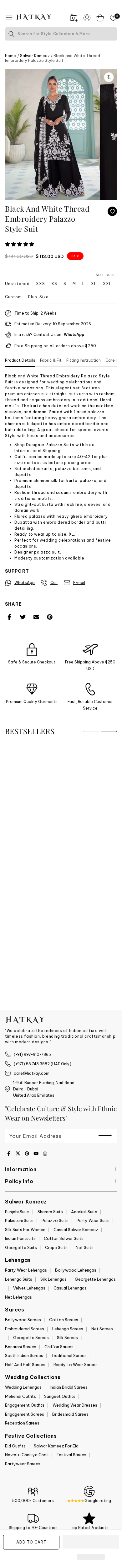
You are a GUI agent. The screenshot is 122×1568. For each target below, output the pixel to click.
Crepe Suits (56, 1247)
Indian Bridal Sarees (69, 1387)
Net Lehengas (18, 1297)
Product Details (20, 360)
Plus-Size (38, 297)
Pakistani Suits (19, 1220)
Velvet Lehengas (29, 1287)
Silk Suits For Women (25, 1229)
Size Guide (106, 275)
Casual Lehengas (70, 1287)
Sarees (14, 1309)
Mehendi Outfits (20, 1396)
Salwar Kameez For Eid (56, 1445)
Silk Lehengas (53, 1279)
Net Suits (85, 1247)
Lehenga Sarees (67, 1328)
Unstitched (17, 284)
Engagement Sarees (24, 1414)
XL (94, 284)
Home (10, 55)
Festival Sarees (71, 1454)
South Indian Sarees (24, 1355)
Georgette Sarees (31, 1337)
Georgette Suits (21, 1247)
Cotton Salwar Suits (64, 1238)
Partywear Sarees (22, 1463)
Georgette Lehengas (95, 1279)
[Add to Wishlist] (112, 211)
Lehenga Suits (18, 1279)
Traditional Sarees (69, 1355)
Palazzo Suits (55, 1220)
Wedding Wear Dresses (75, 1405)
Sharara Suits (50, 1211)
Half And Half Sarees (25, 1364)
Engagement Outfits (24, 1405)
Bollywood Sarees (23, 1319)
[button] (20, 244)
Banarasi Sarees (20, 1346)
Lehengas (18, 1260)
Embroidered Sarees (24, 1328)
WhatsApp (74, 335)
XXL (107, 284)
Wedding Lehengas (23, 1387)
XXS (40, 284)
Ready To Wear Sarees (75, 1364)
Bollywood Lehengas (75, 1270)
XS (54, 284)
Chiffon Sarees (59, 1346)
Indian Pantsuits (20, 1238)
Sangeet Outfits (59, 1396)
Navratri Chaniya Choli (26, 1454)
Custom (13, 297)
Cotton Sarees (63, 1319)
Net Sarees (102, 1328)
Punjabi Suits (17, 1211)
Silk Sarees (67, 1337)
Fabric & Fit (51, 360)
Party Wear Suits (93, 1220)
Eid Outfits (15, 1445)
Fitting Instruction (83, 360)
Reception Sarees (22, 1422)
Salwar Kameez (35, 55)
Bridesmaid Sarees (70, 1414)
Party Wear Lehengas (26, 1270)
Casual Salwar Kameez (75, 1229)
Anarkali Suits (84, 1211)
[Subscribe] (105, 1136)
